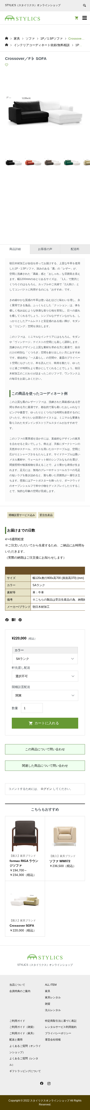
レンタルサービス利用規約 (60, 1026)
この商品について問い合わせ (45, 749)
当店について (17, 984)
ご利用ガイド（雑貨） (22, 1026)
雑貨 (47, 1003)
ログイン (46, 788)
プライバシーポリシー (58, 1033)
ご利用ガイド (17, 1020)
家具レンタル (53, 997)
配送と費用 (15, 1039)
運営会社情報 (53, 1039)
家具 (47, 991)
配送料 (75, 249)
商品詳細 (15, 249)
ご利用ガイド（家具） (22, 1033)
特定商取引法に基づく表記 (60, 1020)
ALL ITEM (51, 984)
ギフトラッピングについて (25, 1071)
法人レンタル (53, 1010)
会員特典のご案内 (19, 991)
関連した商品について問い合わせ (45, 765)
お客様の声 (45, 249)
